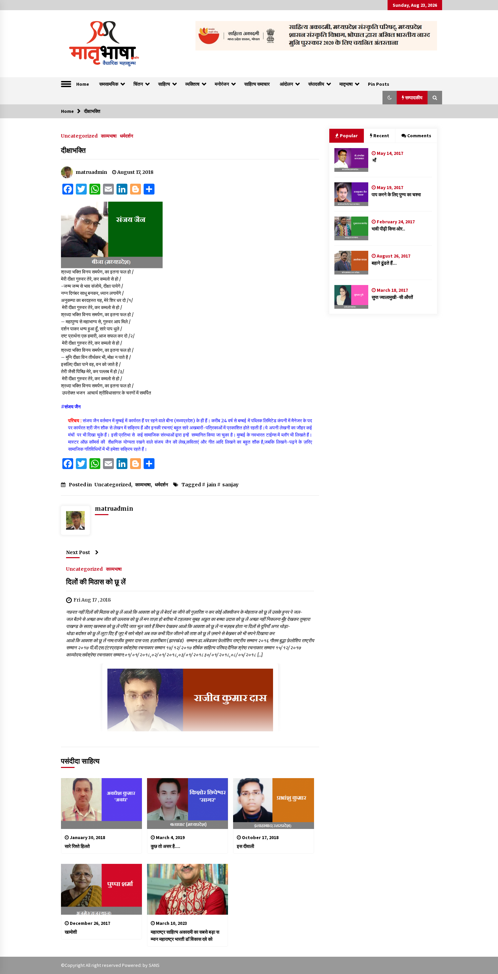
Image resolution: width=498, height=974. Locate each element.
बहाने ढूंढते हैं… (384, 263)
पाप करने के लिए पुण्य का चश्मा (396, 194)
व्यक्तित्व (192, 84)
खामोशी (71, 932)
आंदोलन (286, 84)
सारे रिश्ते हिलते (78, 846)
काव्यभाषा (109, 135)
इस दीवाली (245, 846)
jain (211, 485)
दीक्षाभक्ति (73, 150)
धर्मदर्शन (126, 135)
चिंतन (138, 84)
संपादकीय (316, 84)
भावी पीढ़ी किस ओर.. (388, 229)
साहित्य (164, 84)
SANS (154, 965)
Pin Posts (378, 84)
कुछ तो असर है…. (165, 846)
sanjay (230, 485)
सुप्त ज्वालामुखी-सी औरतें (392, 297)
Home (82, 84)
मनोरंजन (222, 84)
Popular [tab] (349, 136)
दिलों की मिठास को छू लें (96, 581)
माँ (374, 160)
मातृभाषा (346, 84)
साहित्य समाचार (257, 84)
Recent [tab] (381, 136)
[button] (389, 97)
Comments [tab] (419, 136)
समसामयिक (108, 84)
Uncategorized (79, 135)
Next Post (78, 552)
